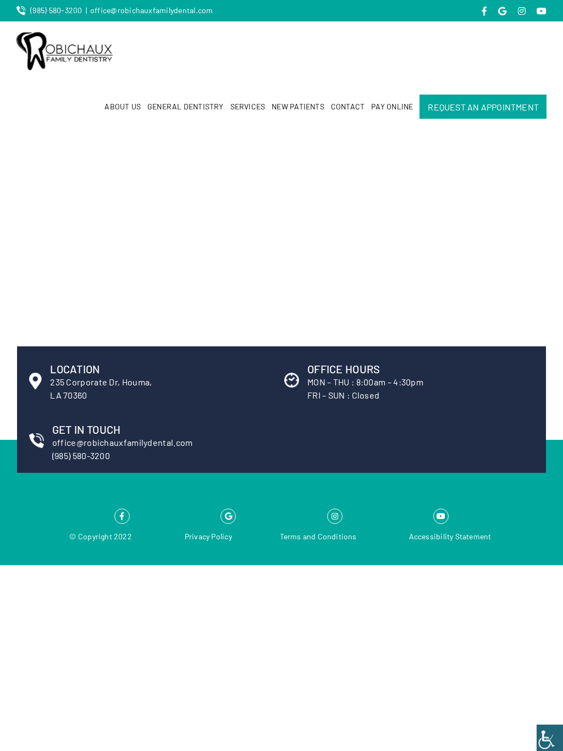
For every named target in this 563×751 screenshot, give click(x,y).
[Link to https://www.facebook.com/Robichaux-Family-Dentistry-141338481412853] (122, 516)
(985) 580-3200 (56, 10)
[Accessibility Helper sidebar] (550, 738)
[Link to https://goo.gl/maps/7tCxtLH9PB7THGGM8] (228, 516)
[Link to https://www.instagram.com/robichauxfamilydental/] (335, 516)
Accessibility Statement (450, 536)
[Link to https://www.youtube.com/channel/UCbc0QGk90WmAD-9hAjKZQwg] (441, 516)
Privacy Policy (208, 536)
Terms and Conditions (318, 536)
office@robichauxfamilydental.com (151, 10)
